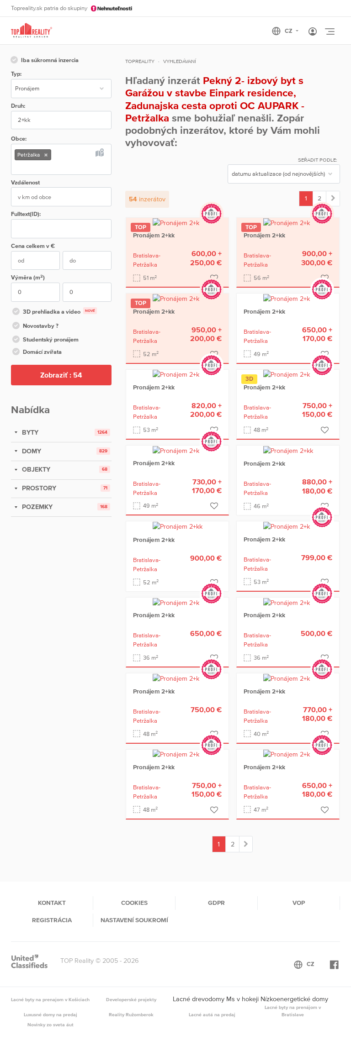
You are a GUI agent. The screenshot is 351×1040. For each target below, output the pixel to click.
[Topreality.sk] (31, 31)
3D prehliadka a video (59, 311)
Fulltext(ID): (26, 213)
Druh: (18, 105)
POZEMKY (36, 506)
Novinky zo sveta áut (50, 1024)
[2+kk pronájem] (333, 198)
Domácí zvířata (42, 351)
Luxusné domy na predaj (50, 1014)
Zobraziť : (61, 375)
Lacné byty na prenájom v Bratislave (293, 1010)
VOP (298, 902)
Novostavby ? (40, 325)
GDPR (216, 902)
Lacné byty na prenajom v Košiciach (50, 999)
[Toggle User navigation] (312, 32)
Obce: (19, 138)
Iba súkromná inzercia (50, 60)
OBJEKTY (35, 469)
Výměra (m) (28, 277)
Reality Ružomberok (131, 1014)
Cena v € (33, 245)
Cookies (134, 902)
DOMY (30, 451)
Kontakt (52, 902)
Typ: (16, 73)
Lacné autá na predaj (212, 1014)
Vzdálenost (25, 182)
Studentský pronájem (51, 339)
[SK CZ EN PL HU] (289, 31)
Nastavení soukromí (134, 920)
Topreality (139, 61)
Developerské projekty (131, 999)
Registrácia (52, 920)
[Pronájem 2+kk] (177, 222)
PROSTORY (38, 488)
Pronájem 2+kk (154, 235)
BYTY (29, 432)
